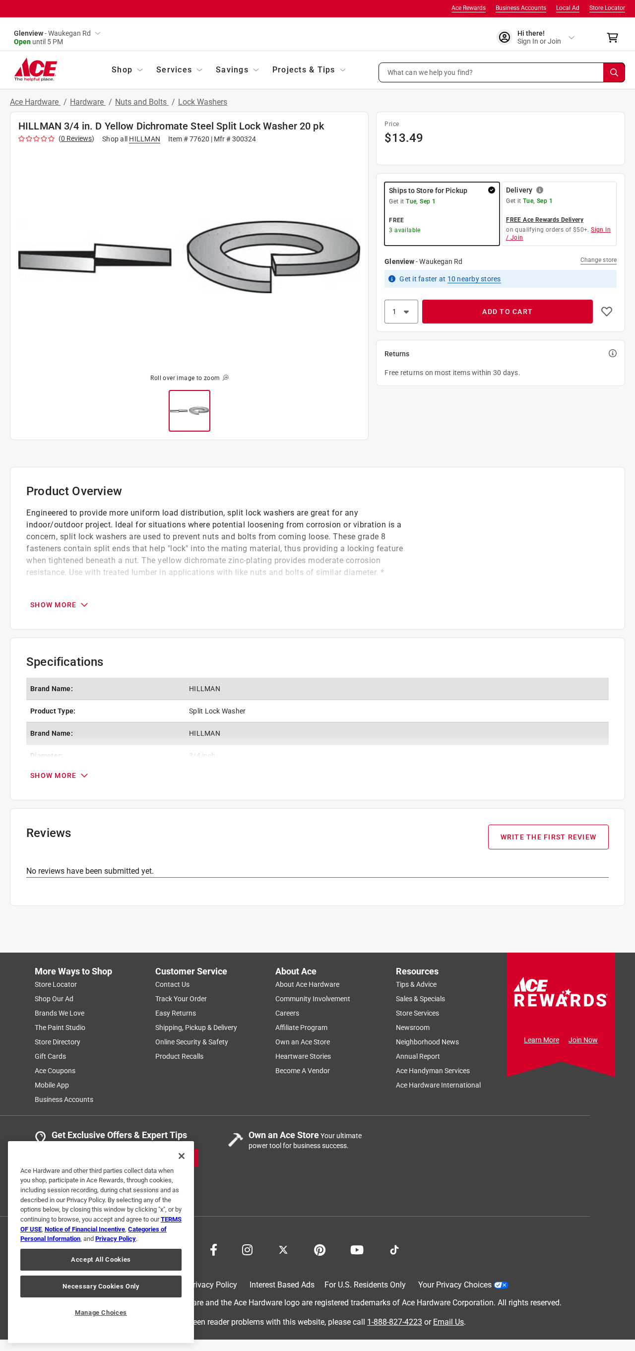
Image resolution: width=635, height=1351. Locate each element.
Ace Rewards (468, 7)
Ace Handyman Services (433, 1071)
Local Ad (567, 7)
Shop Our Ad (54, 999)
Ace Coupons (55, 1071)
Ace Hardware (35, 102)
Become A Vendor (302, 1071)
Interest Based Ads (282, 1284)
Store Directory (57, 1042)
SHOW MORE (53, 605)
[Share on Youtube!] (357, 1249)
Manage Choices (101, 1312)
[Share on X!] (283, 1249)
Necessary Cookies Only (101, 1286)
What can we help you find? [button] (430, 72)
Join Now (583, 1040)
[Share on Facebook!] (213, 1249)
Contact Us (172, 984)
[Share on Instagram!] (247, 1249)
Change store (598, 260)
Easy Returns (175, 1013)
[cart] (615, 38)
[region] (101, 1242)
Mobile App (52, 1085)
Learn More (541, 1040)
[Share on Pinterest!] (319, 1249)
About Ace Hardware (307, 984)
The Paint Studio (60, 1027)
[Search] (614, 72)
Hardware (88, 102)
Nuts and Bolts (142, 102)
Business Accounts (521, 7)
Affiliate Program (301, 1027)
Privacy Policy (212, 1284)
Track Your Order (181, 999)
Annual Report (418, 1056)
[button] (502, 72)
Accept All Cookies (101, 1259)
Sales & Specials (420, 999)
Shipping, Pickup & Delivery (196, 1027)
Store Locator (607, 7)
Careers (287, 1013)
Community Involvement (312, 999)
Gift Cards (50, 1056)
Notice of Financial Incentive (85, 1229)
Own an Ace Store (302, 1042)
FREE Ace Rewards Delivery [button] (544, 219)
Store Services (417, 1013)
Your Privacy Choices (455, 1284)
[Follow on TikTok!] (394, 1249)
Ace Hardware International (438, 1085)
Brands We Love (59, 1013)
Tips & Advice (416, 984)
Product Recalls (179, 1056)
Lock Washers (202, 102)
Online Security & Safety (191, 1042)
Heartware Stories (303, 1056)
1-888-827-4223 (394, 1321)
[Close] (181, 1156)
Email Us (448, 1321)
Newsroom (413, 1027)
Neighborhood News (427, 1042)
